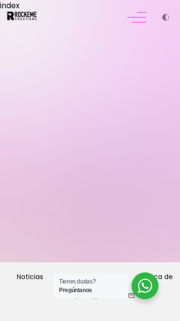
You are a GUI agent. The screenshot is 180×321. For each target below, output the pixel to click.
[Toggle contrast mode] (165, 18)
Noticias (30, 277)
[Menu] (136, 18)
